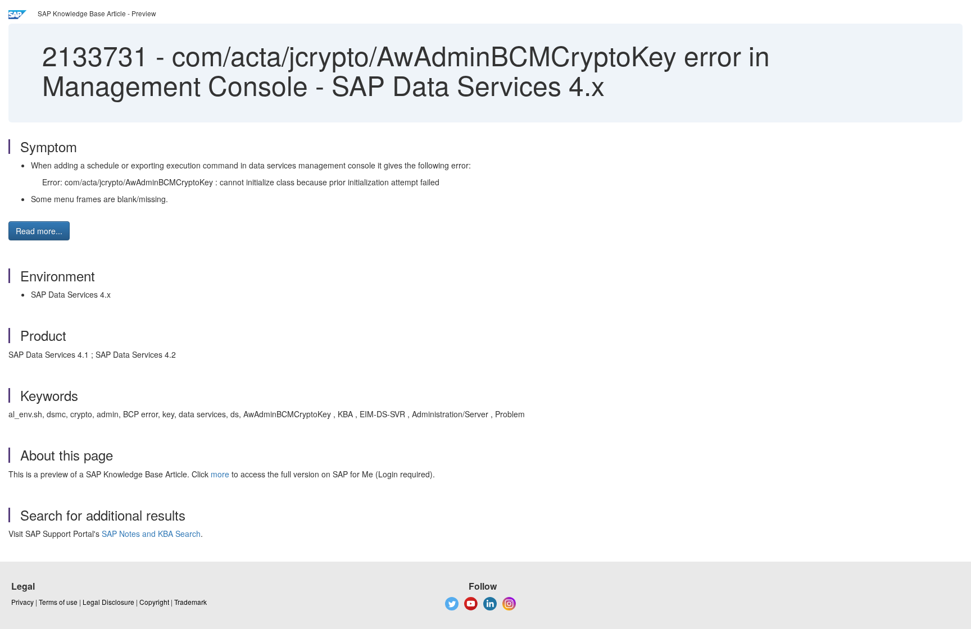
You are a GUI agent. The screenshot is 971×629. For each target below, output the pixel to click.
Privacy (22, 602)
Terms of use (58, 602)
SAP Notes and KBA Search (151, 533)
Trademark (190, 602)
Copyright (154, 602)
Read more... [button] (39, 230)
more (220, 474)
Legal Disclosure (108, 602)
